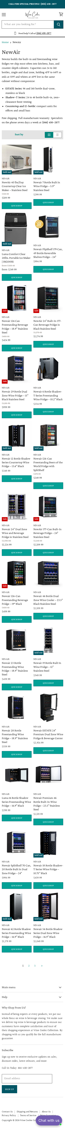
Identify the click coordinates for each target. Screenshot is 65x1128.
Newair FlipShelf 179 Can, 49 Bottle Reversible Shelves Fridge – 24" (47, 252)
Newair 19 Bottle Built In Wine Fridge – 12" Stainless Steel (47, 666)
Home (5, 42)
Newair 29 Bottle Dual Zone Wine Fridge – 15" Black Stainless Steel (15, 395)
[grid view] (49, 135)
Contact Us (7, 1112)
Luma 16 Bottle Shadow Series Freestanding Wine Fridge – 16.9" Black (16, 801)
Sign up (9, 1089)
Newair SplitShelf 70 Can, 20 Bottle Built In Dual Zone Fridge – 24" (16, 869)
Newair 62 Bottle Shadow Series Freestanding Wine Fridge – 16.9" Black (16, 932)
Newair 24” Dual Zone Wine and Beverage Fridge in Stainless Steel (15, 532)
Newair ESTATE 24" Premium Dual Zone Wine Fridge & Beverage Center (48, 734)
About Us (46, 1112)
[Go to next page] (41, 966)
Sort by (19, 134)
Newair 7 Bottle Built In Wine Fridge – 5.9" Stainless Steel (46, 186)
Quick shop (16, 206)
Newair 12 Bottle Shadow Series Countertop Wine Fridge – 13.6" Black (16, 462)
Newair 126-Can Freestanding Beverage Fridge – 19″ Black (15, 599)
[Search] (58, 24)
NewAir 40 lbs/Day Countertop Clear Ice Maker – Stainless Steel (14, 186)
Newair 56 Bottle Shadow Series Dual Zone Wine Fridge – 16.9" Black (47, 932)
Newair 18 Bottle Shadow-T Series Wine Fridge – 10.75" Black (48, 869)
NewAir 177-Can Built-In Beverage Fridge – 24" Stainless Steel (47, 532)
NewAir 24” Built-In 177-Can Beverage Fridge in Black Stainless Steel (47, 324)
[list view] (57, 135)
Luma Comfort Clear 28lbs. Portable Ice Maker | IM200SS (16, 257)
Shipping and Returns (27, 1112)
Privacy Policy (9, 1115)
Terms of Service (28, 1115)
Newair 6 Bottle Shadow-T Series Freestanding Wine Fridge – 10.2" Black (47, 395)
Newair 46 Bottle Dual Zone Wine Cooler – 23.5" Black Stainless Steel (48, 599)
